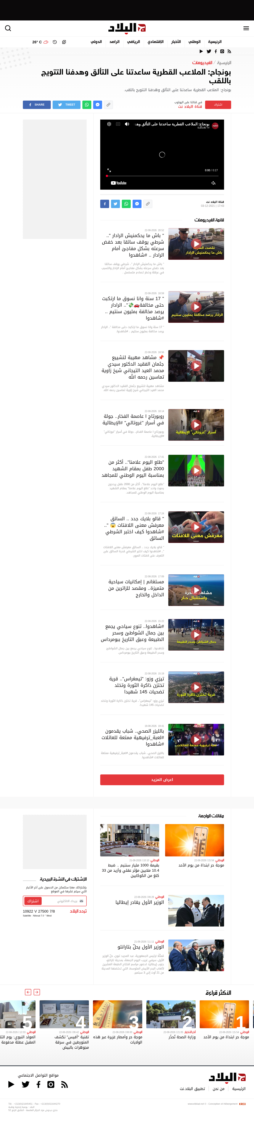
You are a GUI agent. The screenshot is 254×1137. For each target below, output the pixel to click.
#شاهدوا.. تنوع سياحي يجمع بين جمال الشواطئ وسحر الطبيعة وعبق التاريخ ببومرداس (132, 633)
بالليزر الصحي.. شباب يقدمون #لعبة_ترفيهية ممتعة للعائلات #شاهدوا (133, 737)
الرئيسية (215, 42)
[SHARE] (104, 204)
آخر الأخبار (190, 1032)
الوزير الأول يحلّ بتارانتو (141, 947)
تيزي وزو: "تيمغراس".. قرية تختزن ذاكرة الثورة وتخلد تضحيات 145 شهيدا (136, 685)
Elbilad (127, 28)
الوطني (195, 42)
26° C (37, 42)
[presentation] (37, 992)
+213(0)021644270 (50, 1104)
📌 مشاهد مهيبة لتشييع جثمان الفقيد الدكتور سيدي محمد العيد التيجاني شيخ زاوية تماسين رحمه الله (133, 367)
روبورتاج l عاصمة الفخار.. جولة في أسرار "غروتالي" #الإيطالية (133, 419)
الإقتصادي (156, 42)
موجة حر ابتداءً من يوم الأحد (201, 865)
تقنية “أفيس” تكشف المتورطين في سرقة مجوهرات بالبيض (71, 1042)
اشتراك (218, 104)
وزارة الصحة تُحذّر (182, 1037)
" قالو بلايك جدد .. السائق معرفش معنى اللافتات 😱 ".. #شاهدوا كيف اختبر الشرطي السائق (134, 528)
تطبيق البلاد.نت (192, 1088)
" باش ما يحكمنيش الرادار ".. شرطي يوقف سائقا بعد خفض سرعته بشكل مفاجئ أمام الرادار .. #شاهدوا (133, 245)
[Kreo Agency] (242, 1104)
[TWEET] (115, 204)
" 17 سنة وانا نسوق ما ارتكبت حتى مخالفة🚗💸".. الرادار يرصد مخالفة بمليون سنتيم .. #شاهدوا (133, 308)
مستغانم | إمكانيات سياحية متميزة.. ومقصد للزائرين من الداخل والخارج (136, 588)
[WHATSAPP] (86, 105)
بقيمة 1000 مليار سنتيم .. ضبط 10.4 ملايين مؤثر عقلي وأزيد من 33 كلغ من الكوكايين (130, 870)
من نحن (218, 1088)
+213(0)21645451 (23, 1104)
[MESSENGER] (97, 105)
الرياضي (133, 42)
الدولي (96, 42)
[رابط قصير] (108, 105)
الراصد (115, 42)
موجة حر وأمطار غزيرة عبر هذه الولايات (117, 1040)
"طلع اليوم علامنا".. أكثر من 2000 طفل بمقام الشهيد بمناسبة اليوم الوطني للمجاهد (133, 468)
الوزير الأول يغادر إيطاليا (139, 902)
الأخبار (176, 42)
